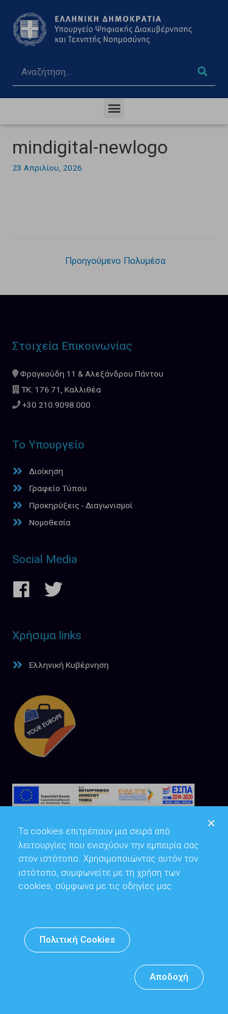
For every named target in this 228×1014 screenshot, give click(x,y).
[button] (77, 939)
